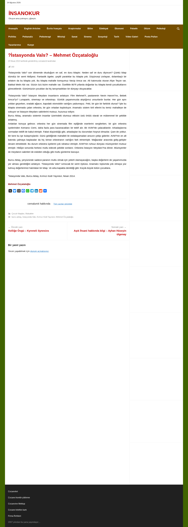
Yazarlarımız (14, 45)
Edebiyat (103, 28)
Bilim (90, 28)
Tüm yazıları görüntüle (62, 204)
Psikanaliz (28, 36)
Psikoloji (161, 28)
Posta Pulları (151, 36)
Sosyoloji (102, 36)
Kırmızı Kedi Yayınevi (46, 217)
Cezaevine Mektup (16, 504)
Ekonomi (119, 28)
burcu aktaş (16, 217)
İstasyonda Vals (29, 217)
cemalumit (42, 61)
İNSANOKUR (24, 13)
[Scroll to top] (183, 522)
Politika (12, 36)
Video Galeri (132, 36)
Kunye (30, 45)
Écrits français (54, 28)
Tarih (116, 36)
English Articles (32, 28)
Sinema (87, 36)
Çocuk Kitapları (18, 213)
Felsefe (133, 28)
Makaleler (29, 213)
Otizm (147, 28)
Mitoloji (61, 36)
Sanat (74, 36)
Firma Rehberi (14, 516)
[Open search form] (178, 29)
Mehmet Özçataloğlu (64, 217)
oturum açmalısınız (39, 251)
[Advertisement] (156, 70)
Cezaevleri (13, 491)
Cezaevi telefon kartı (17, 510)
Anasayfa (13, 28)
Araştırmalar (74, 28)
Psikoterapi (45, 36)
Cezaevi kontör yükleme (19, 497)
